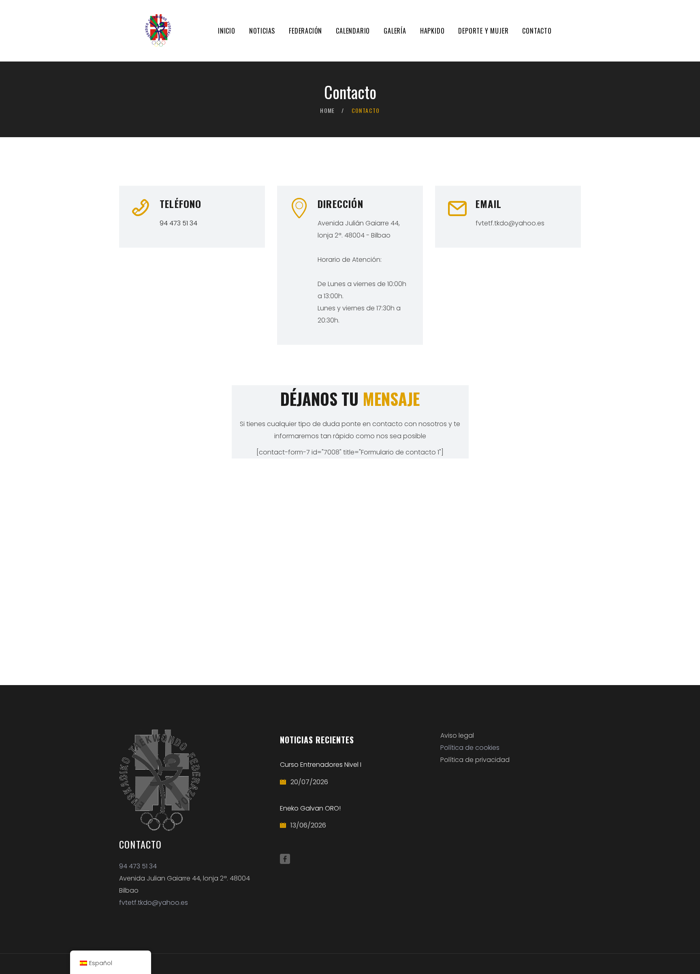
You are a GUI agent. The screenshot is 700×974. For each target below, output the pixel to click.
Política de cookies (469, 747)
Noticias (262, 31)
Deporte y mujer (483, 31)
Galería (395, 31)
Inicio (226, 31)
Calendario (353, 31)
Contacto (536, 31)
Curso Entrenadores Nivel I (320, 764)
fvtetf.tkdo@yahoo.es (153, 902)
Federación (305, 31)
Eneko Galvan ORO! (310, 808)
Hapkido (432, 31)
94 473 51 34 (178, 223)
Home (327, 110)
